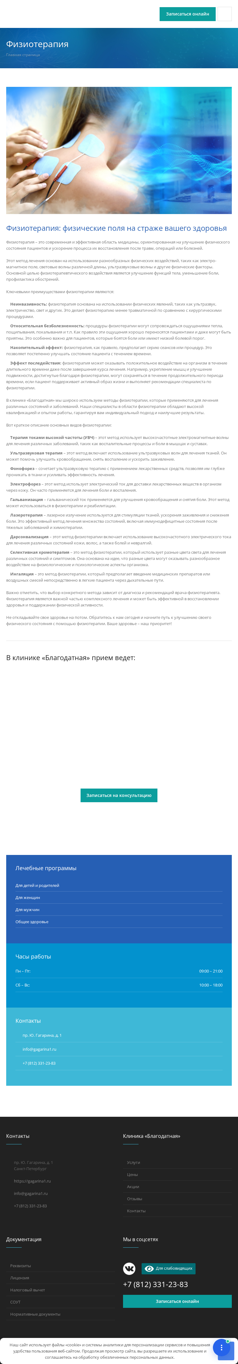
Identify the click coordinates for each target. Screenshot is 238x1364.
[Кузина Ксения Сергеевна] (41, 703)
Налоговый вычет (27, 1290)
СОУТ (15, 1302)
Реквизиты (20, 1265)
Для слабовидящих (173, 1268)
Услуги (133, 1162)
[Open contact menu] (221, 1347)
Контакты (136, 1211)
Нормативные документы (35, 1314)
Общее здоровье (31, 921)
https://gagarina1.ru (32, 1181)
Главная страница (23, 54)
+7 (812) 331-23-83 (39, 1063)
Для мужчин (27, 909)
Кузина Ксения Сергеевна (35, 751)
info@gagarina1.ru (31, 1193)
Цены (132, 1174)
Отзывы (134, 1198)
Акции (133, 1186)
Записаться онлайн (177, 1301)
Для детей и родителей (37, 885)
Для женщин (27, 897)
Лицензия (19, 1278)
